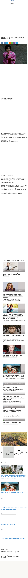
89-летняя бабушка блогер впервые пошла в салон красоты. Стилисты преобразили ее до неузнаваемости (13, 411)
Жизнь (23, 40)
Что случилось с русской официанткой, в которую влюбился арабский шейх (14, 398)
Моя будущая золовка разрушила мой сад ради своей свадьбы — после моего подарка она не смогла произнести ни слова (13, 477)
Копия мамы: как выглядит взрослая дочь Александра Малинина (11, 274)
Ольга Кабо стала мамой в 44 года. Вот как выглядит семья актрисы (13, 375)
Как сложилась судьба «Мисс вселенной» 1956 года (12, 386)
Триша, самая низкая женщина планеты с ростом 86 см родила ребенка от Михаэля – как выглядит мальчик (13, 316)
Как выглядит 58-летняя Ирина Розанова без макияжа (12, 356)
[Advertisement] (14, 19)
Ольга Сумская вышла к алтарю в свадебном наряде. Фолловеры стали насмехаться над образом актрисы (13, 295)
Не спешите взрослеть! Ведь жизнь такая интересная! (12, 423)
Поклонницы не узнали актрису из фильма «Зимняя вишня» (13, 336)
